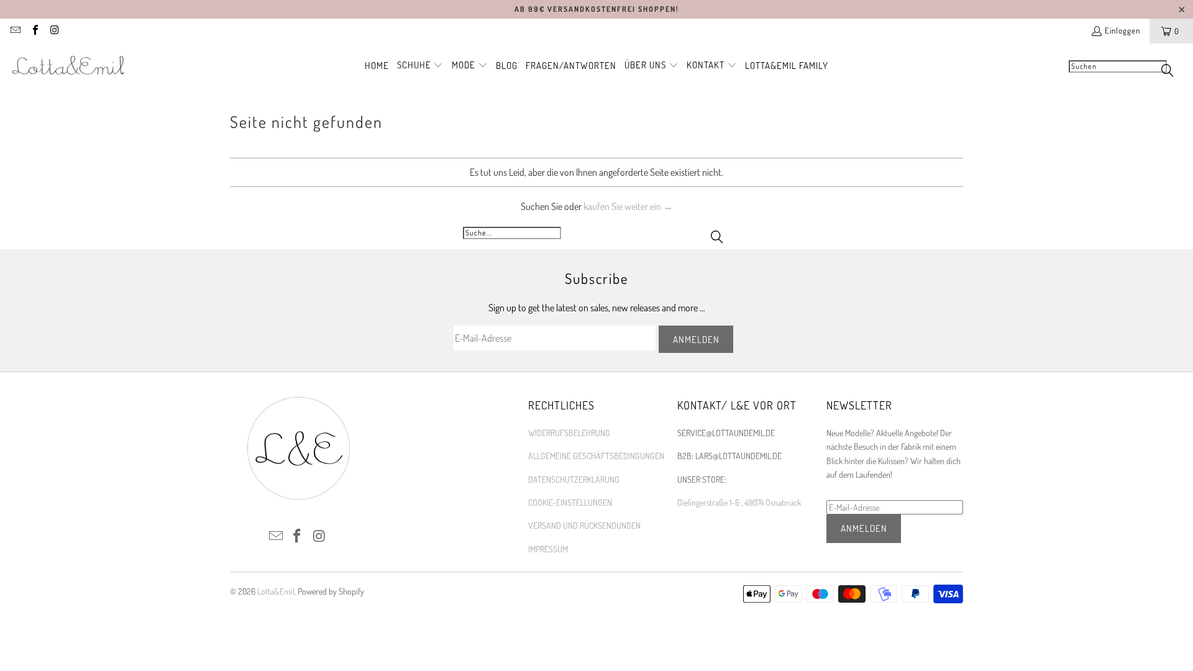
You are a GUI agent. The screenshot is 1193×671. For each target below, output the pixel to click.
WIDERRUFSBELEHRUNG (569, 432)
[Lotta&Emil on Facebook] (34, 31)
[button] (420, 66)
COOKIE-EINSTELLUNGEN (570, 502)
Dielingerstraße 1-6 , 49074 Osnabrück (739, 502)
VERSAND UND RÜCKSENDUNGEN (584, 525)
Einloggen (1122, 30)
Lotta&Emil (276, 591)
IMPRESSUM (548, 549)
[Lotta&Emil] (68, 66)
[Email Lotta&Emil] (15, 31)
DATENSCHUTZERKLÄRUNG (573, 479)
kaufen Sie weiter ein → (628, 206)
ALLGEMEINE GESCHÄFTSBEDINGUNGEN (596, 455)
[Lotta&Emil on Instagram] (54, 31)
